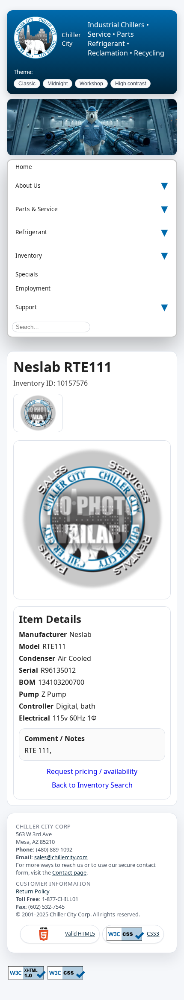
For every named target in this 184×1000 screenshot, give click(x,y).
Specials (26, 274)
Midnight (57, 84)
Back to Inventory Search (92, 785)
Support (26, 307)
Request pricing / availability (92, 771)
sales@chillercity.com (61, 857)
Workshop (91, 84)
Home (23, 167)
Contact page (69, 872)
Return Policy (33, 891)
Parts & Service (36, 209)
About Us (28, 185)
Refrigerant (31, 232)
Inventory (28, 255)
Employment (32, 288)
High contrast (130, 84)
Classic (27, 84)
